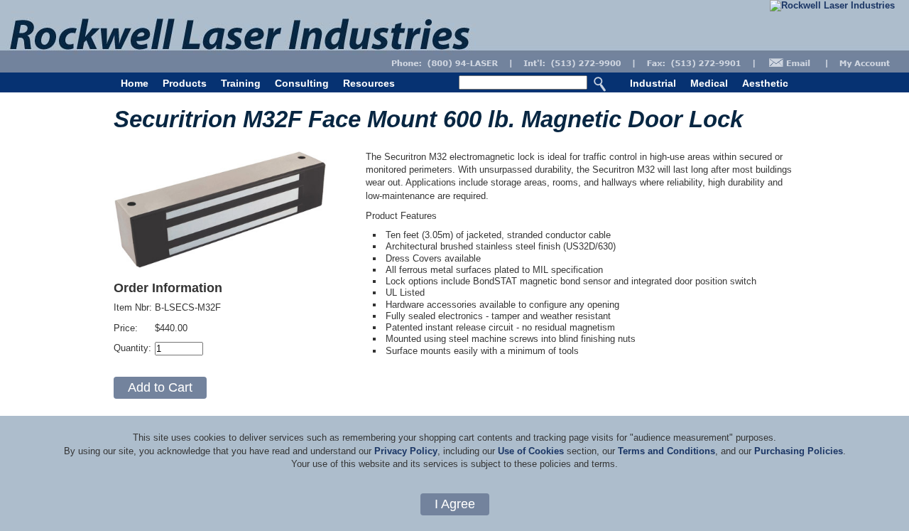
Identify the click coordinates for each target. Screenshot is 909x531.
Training (241, 83)
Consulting (302, 83)
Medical (709, 83)
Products (185, 83)
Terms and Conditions (666, 451)
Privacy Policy (405, 451)
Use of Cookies (531, 451)
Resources (369, 83)
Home (134, 83)
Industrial (653, 83)
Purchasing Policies (798, 451)
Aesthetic (765, 83)
